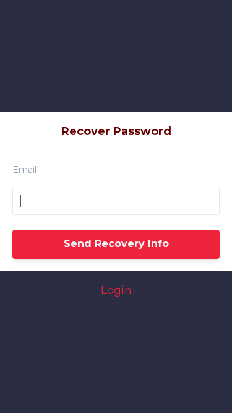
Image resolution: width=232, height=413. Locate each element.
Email (24, 169)
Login (116, 290)
